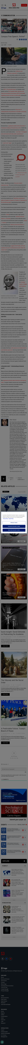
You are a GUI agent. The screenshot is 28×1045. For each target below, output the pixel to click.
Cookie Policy (11, 518)
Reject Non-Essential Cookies (14, 530)
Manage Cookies (14, 522)
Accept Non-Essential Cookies (14, 526)
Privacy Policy (5, 518)
